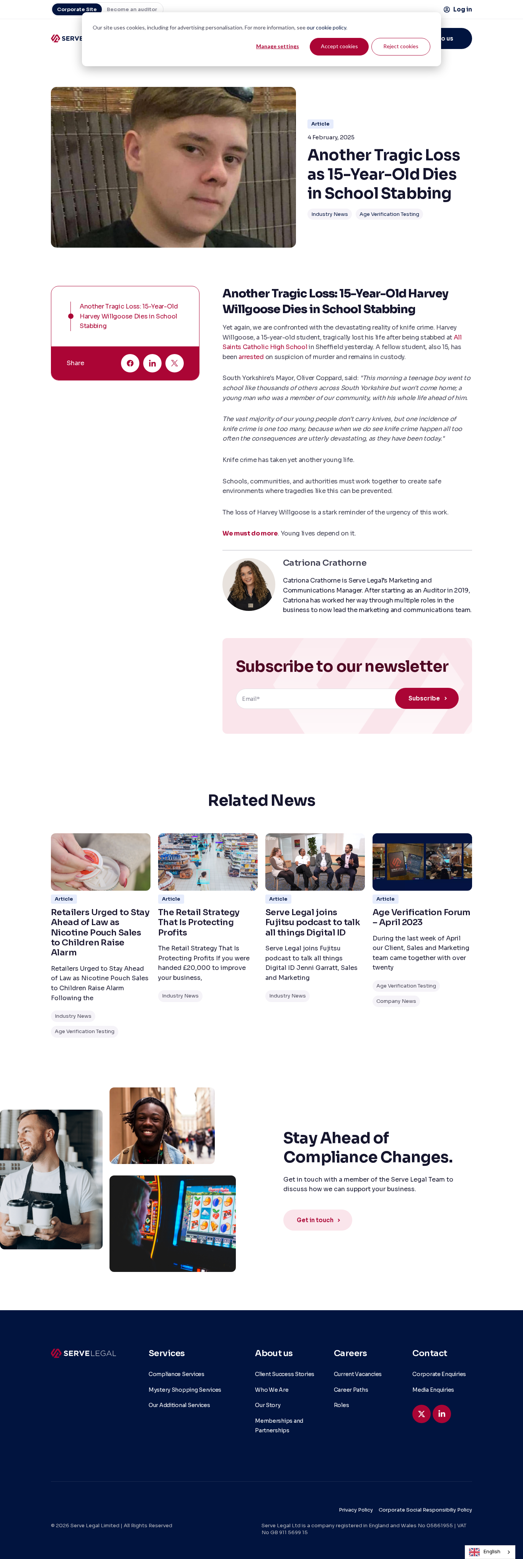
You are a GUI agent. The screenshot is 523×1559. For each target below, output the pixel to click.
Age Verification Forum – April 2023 (422, 917)
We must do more (250, 533)
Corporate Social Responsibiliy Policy (425, 1510)
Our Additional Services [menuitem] (179, 1405)
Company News (396, 1001)
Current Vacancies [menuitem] (358, 1374)
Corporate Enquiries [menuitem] (439, 1374)
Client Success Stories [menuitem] (284, 1374)
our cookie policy (326, 27)
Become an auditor (132, 9)
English (492, 1552)
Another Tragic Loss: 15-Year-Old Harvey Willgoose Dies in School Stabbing (129, 316)
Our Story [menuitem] (267, 1405)
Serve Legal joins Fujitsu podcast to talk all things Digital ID (312, 922)
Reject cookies (400, 46)
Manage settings (277, 46)
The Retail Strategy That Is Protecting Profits (199, 922)
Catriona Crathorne (324, 563)
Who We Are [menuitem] (271, 1389)
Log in (462, 9)
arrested (252, 357)
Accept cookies (339, 46)
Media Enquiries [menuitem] (433, 1389)
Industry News (329, 214)
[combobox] (490, 1552)
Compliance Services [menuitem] (176, 1374)
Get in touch (315, 1220)
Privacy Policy (356, 1510)
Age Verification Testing (389, 214)
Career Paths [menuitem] (351, 1389)
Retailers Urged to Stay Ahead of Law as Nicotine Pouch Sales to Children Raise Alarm (100, 932)
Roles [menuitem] (341, 1405)
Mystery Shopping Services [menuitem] (185, 1389)
